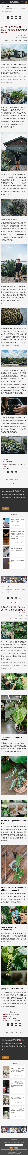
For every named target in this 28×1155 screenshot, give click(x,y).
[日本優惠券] (14, 579)
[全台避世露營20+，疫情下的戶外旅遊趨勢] (14, 523)
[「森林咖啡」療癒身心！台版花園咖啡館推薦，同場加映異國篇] (14, 1113)
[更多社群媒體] (26, 2)
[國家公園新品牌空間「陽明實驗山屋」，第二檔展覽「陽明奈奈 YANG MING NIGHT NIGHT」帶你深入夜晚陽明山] (14, 537)
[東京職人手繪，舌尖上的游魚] (14, 563)
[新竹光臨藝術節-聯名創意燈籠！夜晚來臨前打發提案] (14, 551)
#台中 (6, 40)
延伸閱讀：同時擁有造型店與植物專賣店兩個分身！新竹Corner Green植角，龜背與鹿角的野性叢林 (14, 665)
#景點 (11, 40)
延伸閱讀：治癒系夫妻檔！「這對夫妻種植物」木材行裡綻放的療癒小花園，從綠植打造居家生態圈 (13, 79)
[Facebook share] (8, 17)
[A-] (12, 22)
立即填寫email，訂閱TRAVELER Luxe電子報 (14, 1142)
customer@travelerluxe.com (14, 1153)
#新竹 (11, 618)
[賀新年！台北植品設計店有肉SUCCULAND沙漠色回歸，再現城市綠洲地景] (14, 1072)
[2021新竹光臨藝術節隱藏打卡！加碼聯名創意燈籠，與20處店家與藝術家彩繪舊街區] (14, 1087)
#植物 (16, 40)
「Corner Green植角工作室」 (14, 1021)
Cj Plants (7, 468)
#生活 (20, 40)
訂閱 (5, 508)
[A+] (16, 22)
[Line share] (20, 17)
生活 (8, 6)
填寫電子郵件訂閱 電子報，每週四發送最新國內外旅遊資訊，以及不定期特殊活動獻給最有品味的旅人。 (13, 495)
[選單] (3, 3)
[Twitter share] (12, 17)
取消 (16, 1147)
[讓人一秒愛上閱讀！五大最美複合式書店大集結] (14, 1100)
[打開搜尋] (23, 2)
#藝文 (25, 40)
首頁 (3, 6)
